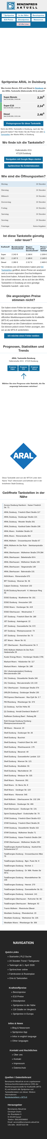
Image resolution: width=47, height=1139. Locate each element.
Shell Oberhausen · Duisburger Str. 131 (20, 809)
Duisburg (39, 88)
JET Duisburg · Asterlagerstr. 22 (17, 621)
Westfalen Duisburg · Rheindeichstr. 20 (20, 913)
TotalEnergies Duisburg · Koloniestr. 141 (20, 894)
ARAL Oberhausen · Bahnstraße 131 (19, 571)
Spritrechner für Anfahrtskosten (23, 166)
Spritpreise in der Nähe (24, 1005)
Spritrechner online (18, 970)
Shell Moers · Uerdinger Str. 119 (17, 790)
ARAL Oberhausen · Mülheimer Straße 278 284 (23, 552)
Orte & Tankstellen (18, 978)
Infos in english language (24, 1036)
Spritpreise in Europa (23, 1014)
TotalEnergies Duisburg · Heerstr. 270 (19, 885)
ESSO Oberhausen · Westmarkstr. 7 (19, 612)
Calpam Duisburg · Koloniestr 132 (18, 586)
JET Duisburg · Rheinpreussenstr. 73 (19, 631)
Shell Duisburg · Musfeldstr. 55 (16, 766)
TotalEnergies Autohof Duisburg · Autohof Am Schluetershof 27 (22, 848)
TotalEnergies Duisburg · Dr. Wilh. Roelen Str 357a (22, 871)
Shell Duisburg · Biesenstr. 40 (16, 752)
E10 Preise (8, 20)
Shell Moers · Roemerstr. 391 (16, 780)
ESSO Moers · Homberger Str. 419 (18, 607)
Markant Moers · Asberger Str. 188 (18, 666)
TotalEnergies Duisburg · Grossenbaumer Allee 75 (23, 855)
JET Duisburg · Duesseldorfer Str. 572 (20, 626)
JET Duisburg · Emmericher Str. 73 (18, 636)
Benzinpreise (38, 15)
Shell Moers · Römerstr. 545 (15, 795)
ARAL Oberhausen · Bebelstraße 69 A (19, 557)
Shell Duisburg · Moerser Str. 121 (18, 761)
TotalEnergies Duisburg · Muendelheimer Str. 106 (22, 878)
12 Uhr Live (24, 24)
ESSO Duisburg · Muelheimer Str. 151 (19, 598)
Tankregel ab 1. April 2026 (21, 965)
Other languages (20, 1041)
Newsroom (38, 20)
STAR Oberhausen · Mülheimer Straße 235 (22, 842)
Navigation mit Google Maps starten (23, 159)
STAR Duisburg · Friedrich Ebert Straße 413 (22, 818)
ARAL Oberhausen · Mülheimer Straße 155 (22, 562)
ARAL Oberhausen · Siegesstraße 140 (20, 567)
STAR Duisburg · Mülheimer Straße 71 (20, 833)
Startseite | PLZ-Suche (20, 957)
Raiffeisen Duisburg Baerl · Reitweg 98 (20, 716)
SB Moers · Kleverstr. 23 (14, 728)
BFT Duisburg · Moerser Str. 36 (17, 581)
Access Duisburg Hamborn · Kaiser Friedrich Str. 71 (22, 506)
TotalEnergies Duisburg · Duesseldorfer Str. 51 (23, 889)
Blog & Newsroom (21, 1028)
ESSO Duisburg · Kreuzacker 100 (18, 602)
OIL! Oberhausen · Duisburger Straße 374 (21, 688)
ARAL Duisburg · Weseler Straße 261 (19, 522)
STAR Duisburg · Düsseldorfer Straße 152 (21, 828)
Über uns (18, 1055)
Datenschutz (20, 1068)
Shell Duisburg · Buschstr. (14, 738)
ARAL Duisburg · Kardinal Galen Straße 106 (22, 526)
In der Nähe (23, 15)
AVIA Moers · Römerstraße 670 (17, 576)
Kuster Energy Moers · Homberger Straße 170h (23, 657)
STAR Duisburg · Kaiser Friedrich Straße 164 (22, 837)
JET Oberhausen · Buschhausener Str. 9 (21, 645)
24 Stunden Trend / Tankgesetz (24, 961)
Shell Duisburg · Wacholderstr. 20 (18, 771)
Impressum (19, 1063)
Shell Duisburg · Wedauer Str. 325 (18, 776)
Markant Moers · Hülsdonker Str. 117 (19, 662)
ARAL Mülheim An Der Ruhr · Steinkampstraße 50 (23, 546)
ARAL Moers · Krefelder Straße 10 (18, 531)
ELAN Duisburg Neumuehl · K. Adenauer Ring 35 (23, 591)
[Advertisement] (23, 52)
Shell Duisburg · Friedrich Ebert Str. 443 (20, 742)
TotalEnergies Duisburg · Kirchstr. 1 (18, 866)
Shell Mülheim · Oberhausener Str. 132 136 (22, 799)
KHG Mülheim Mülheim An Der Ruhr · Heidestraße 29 (19, 651)
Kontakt (17, 1059)
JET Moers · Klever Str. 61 (15, 640)
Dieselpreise (23, 20)
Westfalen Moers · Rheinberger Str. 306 (20, 923)
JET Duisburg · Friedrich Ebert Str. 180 (20, 617)
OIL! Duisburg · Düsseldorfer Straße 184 (21, 678)
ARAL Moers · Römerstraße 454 (17, 536)
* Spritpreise (8, 15)
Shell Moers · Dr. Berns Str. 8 (16, 785)
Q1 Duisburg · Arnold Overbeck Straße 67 (21, 711)
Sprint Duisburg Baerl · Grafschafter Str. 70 (22, 814)
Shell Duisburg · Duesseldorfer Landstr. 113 (22, 757)
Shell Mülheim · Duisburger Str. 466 (18, 804)
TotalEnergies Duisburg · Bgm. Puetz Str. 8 (21, 861)
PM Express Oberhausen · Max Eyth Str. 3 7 (22, 697)
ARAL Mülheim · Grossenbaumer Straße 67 (22, 541)
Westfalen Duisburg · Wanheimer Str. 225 (21, 918)
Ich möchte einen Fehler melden (23, 336)
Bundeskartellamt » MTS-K (16, 1097)
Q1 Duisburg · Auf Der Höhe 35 (17, 707)
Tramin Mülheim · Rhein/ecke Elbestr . (20, 908)
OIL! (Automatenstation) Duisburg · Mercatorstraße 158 (18, 672)
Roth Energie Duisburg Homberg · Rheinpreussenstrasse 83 (18, 722)
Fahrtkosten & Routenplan (22, 974)
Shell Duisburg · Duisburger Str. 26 (18, 733)
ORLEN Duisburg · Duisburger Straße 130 (21, 692)
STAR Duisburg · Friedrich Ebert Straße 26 (21, 823)
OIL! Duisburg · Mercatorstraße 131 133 (20, 683)
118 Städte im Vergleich (24, 1010)
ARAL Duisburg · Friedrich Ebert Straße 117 (22, 512)
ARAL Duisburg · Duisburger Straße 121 (20, 517)
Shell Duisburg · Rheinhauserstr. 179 (19, 747)
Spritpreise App (19, 1032)
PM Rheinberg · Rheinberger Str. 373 (19, 702)
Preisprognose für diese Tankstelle (23, 123)
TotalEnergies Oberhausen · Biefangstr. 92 (21, 904)
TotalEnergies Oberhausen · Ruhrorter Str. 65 (23, 899)
